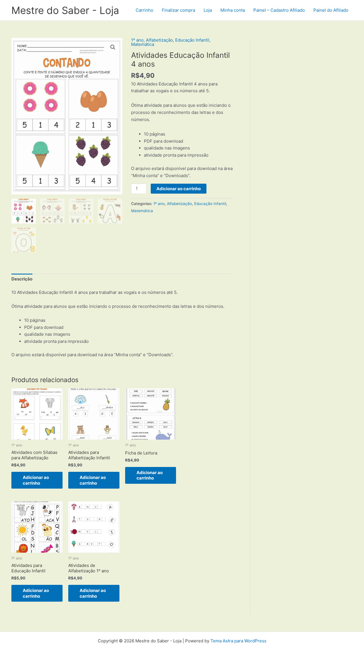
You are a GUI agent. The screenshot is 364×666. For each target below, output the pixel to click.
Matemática (142, 44)
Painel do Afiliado (330, 10)
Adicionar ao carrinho (178, 188)
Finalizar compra (178, 10)
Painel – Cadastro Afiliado (279, 10)
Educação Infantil (192, 40)
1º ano (137, 40)
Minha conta (232, 10)
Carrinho (144, 10)
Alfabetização (159, 40)
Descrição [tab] (21, 279)
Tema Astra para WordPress (238, 641)
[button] (113, 47)
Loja (208, 10)
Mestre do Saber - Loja (65, 10)
